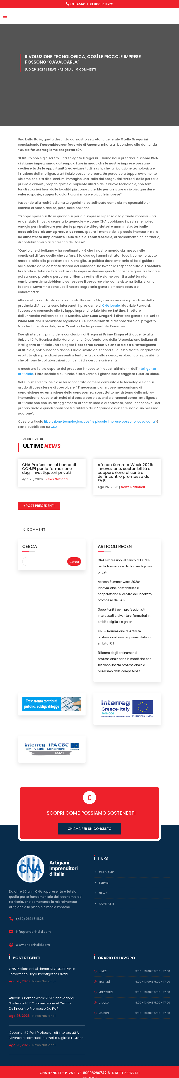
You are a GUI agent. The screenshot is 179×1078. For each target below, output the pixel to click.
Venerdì (104, 1013)
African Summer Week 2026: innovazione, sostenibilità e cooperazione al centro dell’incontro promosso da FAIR (125, 472)
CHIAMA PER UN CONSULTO (89, 828)
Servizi (104, 883)
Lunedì (103, 971)
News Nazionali (61, 69)
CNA (54, 427)
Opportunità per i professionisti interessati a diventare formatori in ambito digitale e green (124, 616)
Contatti (106, 904)
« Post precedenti (39, 505)
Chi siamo (106, 872)
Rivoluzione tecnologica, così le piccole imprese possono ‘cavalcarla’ (99, 421)
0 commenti (86, 69)
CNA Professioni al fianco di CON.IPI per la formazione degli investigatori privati (49, 468)
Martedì (104, 982)
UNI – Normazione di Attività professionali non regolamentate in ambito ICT (124, 637)
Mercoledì (106, 992)
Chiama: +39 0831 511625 (91, 4)
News (103, 893)
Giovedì (104, 1003)
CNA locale (111, 305)
